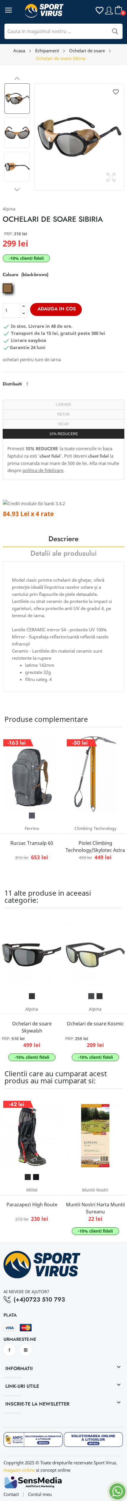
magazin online (19, 1470)
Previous (17, 79)
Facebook (9, 1350)
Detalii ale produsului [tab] (63, 554)
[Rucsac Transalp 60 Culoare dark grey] (31, 815)
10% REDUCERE (63, 434)
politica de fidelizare (42, 470)
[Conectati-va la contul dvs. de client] (109, 10)
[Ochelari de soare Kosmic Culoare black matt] (99, 996)
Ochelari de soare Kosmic (95, 1023)
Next (17, 189)
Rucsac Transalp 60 (31, 843)
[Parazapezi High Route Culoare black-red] (27, 1177)
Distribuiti (27, 384)
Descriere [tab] (63, 539)
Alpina (9, 209)
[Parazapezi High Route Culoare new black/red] (36, 1177)
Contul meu (40, 1494)
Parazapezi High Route (31, 1204)
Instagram (26, 1350)
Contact (11, 1494)
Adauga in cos (57, 308)
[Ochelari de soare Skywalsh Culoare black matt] (31, 996)
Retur (63, 414)
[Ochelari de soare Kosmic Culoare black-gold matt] (91, 996)
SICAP (63, 424)
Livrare (63, 405)
